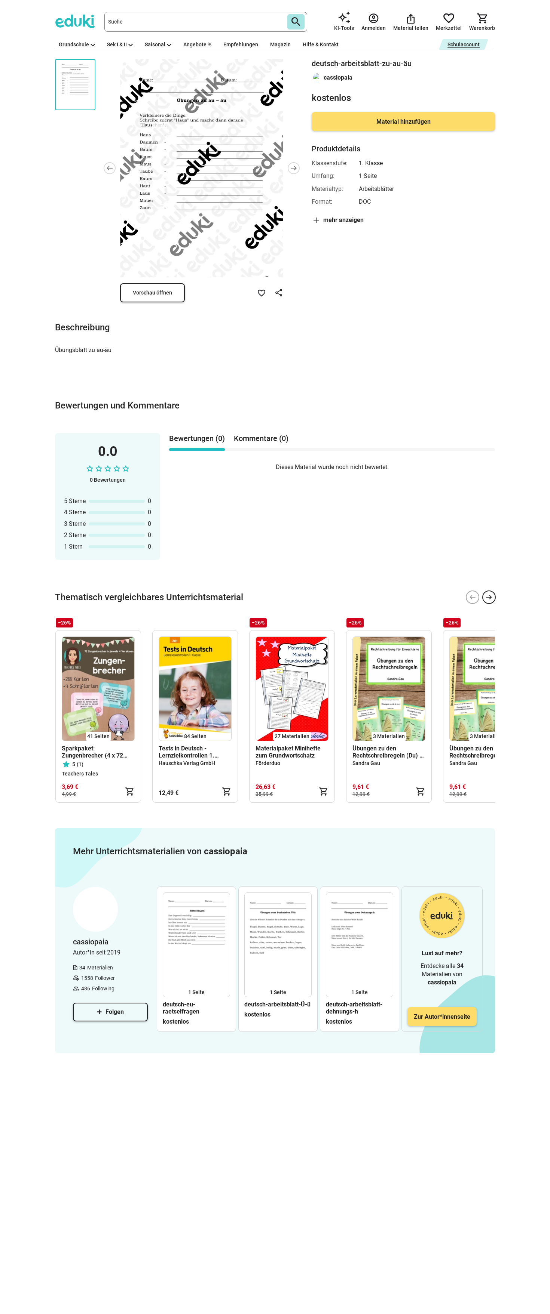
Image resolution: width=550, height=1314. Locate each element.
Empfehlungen (240, 44)
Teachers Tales (80, 774)
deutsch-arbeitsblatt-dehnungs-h (354, 1008)
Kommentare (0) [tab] (261, 438)
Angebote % (197, 44)
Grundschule (74, 44)
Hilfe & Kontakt (321, 44)
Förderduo (268, 763)
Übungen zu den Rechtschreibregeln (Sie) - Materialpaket (484, 752)
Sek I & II (117, 44)
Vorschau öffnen (152, 293)
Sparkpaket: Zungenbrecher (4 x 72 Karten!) (92, 752)
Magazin (280, 44)
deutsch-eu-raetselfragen (181, 1008)
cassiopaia (338, 77)
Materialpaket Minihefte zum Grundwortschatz (288, 752)
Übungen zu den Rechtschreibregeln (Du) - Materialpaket (387, 752)
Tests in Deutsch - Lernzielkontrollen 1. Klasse (186, 752)
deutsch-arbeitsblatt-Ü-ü (277, 1004)
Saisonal (155, 44)
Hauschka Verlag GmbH (187, 763)
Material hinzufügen (403, 121)
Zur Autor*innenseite (442, 1016)
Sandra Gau (366, 763)
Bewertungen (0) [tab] (197, 438)
